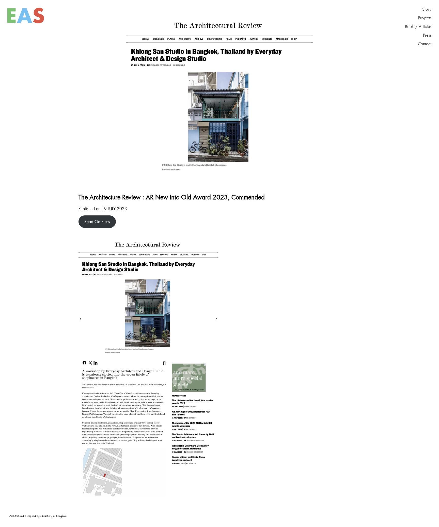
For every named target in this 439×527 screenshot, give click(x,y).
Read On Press (97, 222)
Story (426, 9)
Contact (424, 44)
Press (427, 35)
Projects (424, 18)
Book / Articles (418, 27)
